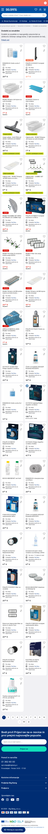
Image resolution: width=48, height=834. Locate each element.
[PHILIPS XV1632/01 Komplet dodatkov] (36, 61)
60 (24, 722)
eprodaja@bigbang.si (9, 765)
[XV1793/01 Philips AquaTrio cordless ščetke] (36, 440)
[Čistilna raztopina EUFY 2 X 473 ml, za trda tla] (12, 694)
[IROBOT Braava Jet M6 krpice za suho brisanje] (36, 290)
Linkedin (17, 799)
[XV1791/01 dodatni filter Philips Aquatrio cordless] (12, 364)
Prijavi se (24, 749)
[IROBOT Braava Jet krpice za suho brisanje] (12, 98)
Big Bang (13, 69)
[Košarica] (45, 9)
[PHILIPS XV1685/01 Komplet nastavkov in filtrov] (36, 214)
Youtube (12, 799)
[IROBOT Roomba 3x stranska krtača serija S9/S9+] (12, 252)
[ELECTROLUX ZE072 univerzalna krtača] (36, 657)
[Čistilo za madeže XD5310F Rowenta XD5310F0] (36, 512)
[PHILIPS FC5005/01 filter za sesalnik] (12, 585)
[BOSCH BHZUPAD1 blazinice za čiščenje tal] (36, 585)
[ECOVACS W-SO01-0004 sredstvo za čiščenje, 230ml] (36, 548)
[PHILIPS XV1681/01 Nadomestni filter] (12, 440)
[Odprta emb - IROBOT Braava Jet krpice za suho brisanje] (36, 137)
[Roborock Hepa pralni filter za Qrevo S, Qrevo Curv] (12, 621)
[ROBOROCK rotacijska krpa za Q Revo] (36, 476)
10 (44, 717)
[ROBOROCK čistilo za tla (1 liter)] (12, 61)
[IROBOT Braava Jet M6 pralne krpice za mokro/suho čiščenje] (12, 290)
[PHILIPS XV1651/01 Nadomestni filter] (12, 657)
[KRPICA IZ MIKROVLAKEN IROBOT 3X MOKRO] (12, 327)
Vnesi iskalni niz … (17, 15)
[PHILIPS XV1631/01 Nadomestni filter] (12, 548)
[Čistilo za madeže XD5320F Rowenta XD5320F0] (36, 364)
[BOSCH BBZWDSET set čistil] (12, 476)
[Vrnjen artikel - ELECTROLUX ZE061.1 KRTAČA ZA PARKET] (12, 137)
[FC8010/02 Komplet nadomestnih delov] (12, 512)
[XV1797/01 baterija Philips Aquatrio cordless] (36, 402)
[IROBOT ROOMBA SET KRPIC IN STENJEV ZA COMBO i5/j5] (12, 214)
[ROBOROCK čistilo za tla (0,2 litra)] (12, 402)
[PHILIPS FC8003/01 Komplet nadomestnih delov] (36, 621)
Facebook (2, 799)
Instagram (7, 799)
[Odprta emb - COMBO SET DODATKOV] (36, 176)
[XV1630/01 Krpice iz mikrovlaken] (36, 98)
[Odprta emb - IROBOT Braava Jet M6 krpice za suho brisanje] (12, 176)
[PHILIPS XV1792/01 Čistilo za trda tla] (36, 327)
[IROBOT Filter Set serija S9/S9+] (36, 252)
